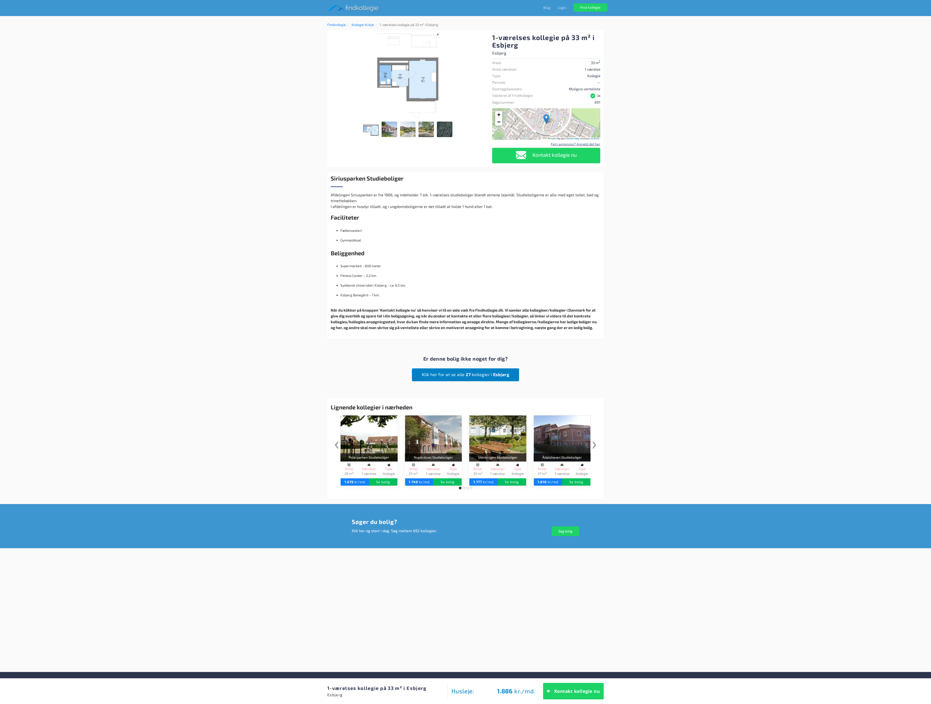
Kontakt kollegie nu (554, 155)
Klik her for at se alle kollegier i (465, 374)
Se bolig (383, 482)
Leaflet (553, 138)
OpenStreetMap (573, 138)
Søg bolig (565, 531)
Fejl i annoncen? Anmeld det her (575, 144)
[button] (480, 38)
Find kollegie (590, 7)
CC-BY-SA (595, 138)
